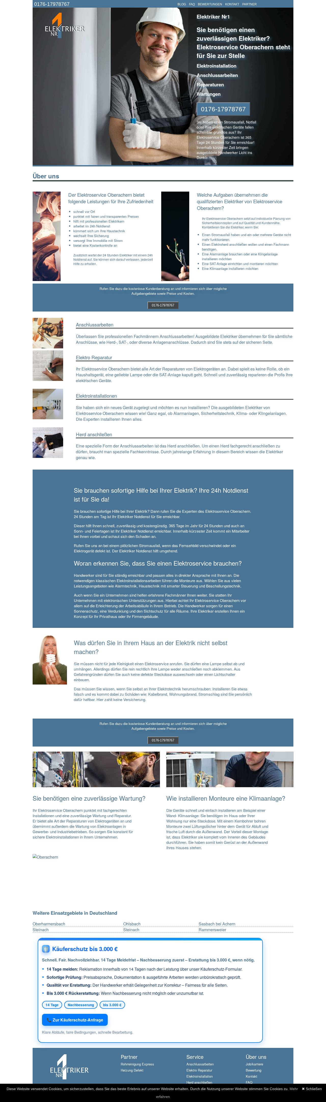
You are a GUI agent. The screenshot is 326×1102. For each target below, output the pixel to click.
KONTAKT (232, 4)
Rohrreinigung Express (137, 1064)
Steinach (41, 930)
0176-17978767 (52, 4)
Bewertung (253, 1070)
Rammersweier (212, 930)
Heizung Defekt (132, 1070)
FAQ (192, 4)
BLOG (182, 4)
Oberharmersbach (49, 924)
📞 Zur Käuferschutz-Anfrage (75, 1020)
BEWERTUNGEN (210, 4)
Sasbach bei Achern (217, 924)
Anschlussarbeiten (200, 1064)
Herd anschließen (199, 1082)
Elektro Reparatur (199, 1070)
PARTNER (249, 4)
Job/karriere (254, 1064)
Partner (129, 1056)
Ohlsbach (132, 924)
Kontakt (251, 1076)
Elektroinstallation (199, 1076)
